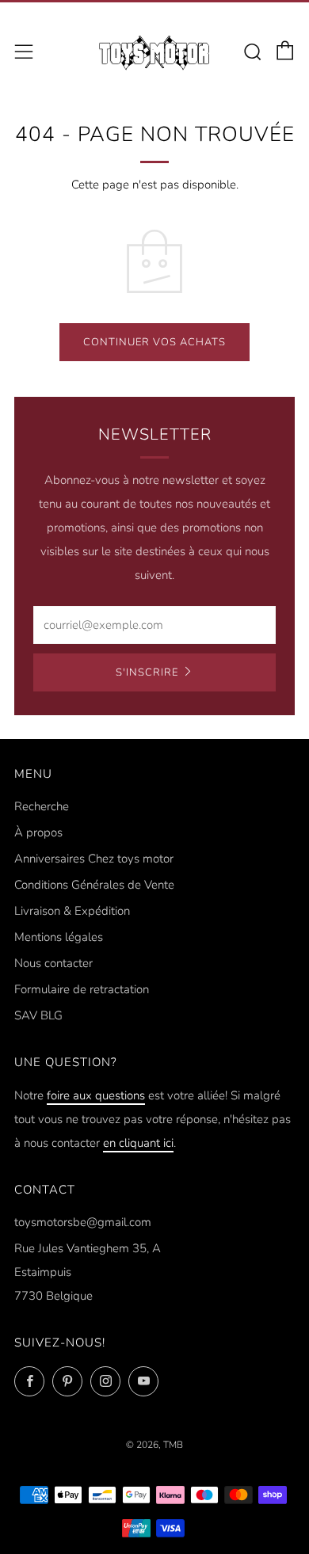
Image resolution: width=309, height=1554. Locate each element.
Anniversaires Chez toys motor (94, 859)
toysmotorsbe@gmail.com (82, 1222)
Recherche (41, 806)
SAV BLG (38, 1015)
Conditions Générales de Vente (94, 885)
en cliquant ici (138, 1143)
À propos (38, 832)
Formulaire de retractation (81, 989)
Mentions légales (58, 937)
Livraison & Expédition (72, 911)
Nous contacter (53, 963)
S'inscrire (147, 672)
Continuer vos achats (154, 342)
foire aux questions (96, 1095)
